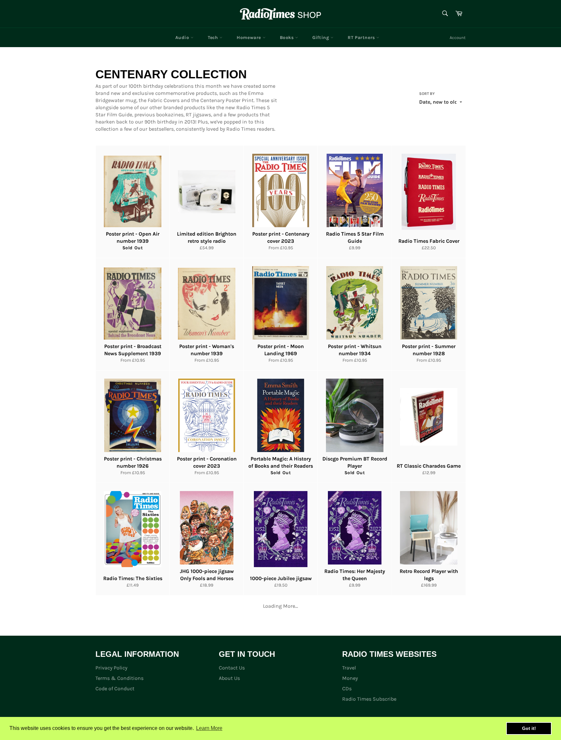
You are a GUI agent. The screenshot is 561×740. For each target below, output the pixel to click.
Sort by (427, 93)
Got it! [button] (529, 728)
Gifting (321, 37)
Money (350, 678)
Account (458, 37)
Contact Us (232, 668)
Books (287, 37)
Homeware (249, 37)
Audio (183, 37)
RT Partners (362, 37)
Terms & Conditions (119, 678)
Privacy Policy (111, 668)
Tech (213, 37)
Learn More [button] (209, 728)
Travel (349, 668)
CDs (347, 688)
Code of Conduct (114, 688)
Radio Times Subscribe (369, 699)
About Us (229, 678)
